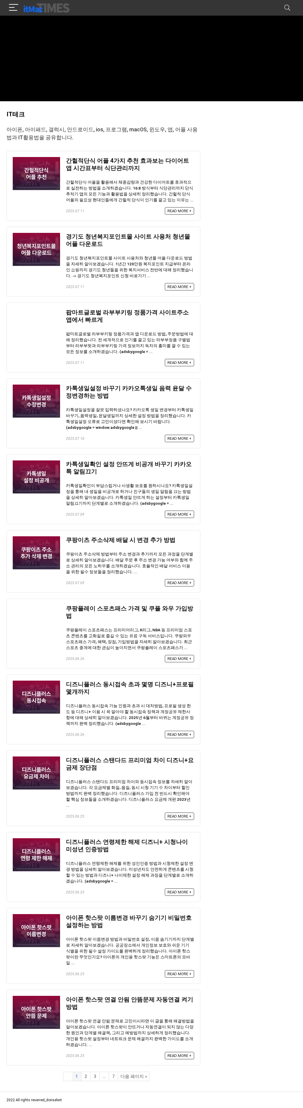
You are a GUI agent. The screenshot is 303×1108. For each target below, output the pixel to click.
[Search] (287, 8)
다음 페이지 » (133, 1076)
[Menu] (14, 8)
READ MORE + (179, 211)
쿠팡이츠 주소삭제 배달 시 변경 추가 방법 (120, 540)
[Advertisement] (151, 60)
